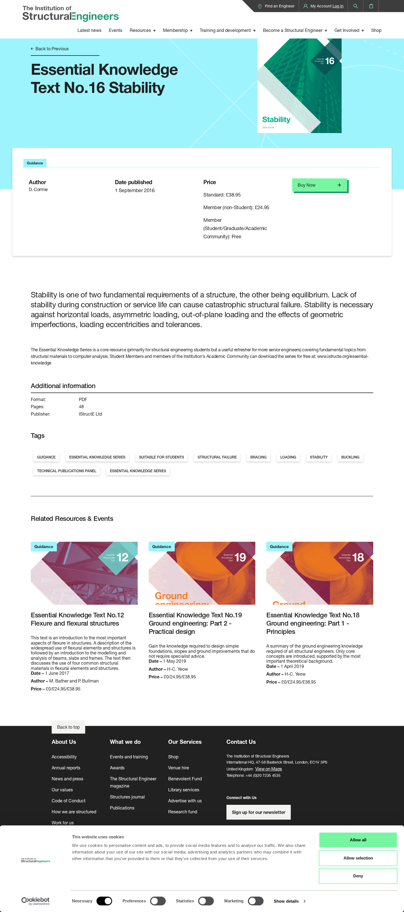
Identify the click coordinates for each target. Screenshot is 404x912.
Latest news (89, 30)
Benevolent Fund (185, 778)
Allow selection (358, 858)
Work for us (63, 822)
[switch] (158, 901)
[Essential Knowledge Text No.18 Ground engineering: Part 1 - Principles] (319, 576)
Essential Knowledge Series (97, 457)
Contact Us (241, 742)
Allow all (358, 840)
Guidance (46, 457)
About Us (64, 742)
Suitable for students (161, 457)
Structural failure (217, 457)
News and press (67, 778)
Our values (62, 789)
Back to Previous (51, 48)
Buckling (350, 457)
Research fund (182, 811)
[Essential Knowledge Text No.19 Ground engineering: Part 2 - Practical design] (202, 576)
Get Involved (346, 30)
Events (115, 30)
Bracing (258, 457)
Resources (140, 30)
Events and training (129, 756)
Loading (288, 457)
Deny (358, 876)
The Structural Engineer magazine (133, 782)
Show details (286, 901)
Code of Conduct (68, 800)
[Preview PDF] (300, 73)
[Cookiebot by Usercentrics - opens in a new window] (36, 901)
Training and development (225, 30)
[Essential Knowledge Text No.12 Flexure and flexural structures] (84, 576)
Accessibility (64, 756)
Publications (122, 807)
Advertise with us (185, 800)
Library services (183, 789)
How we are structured (74, 811)
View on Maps (268, 768)
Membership (175, 30)
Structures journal (127, 796)
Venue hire (178, 767)
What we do (125, 742)
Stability (319, 457)
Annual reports (66, 767)
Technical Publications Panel (66, 471)
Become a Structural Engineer (292, 30)
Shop (376, 30)
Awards (117, 767)
